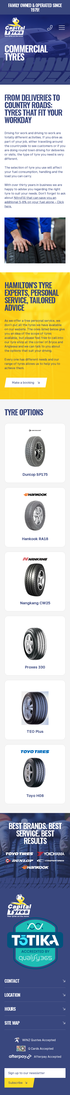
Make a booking (23, 382)
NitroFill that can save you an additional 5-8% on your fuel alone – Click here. (34, 202)
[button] (62, 28)
